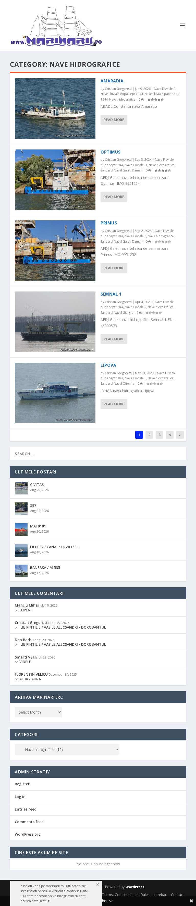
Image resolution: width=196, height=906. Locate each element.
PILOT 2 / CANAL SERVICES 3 (54, 546)
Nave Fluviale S (135, 307)
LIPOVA (108, 365)
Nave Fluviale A (165, 89)
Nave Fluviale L (135, 378)
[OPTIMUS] (55, 179)
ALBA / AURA (30, 678)
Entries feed (25, 809)
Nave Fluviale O (136, 165)
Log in (20, 796)
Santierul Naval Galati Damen (121, 170)
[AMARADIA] (55, 108)
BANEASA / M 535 (45, 567)
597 (33, 505)
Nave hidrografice (122, 99)
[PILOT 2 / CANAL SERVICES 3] (21, 550)
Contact (177, 894)
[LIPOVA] (55, 393)
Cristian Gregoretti (118, 89)
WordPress (135, 887)
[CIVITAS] (21, 488)
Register (22, 783)
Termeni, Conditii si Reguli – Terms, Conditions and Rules (102, 894)
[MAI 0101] (21, 529)
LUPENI (25, 610)
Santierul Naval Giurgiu (117, 312)
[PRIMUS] (55, 250)
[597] (21, 508)
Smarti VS (23, 657)
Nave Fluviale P (135, 236)
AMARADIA (112, 81)
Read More (114, 119)
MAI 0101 (38, 526)
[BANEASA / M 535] (21, 571)
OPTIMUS (111, 152)
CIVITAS (37, 484)
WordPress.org (28, 834)
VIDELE (25, 661)
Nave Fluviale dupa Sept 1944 (122, 94)
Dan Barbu (24, 639)
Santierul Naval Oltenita (117, 383)
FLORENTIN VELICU (31, 674)
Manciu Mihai (27, 605)
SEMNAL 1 (111, 294)
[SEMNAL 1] (55, 322)
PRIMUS (109, 223)
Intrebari (160, 894)
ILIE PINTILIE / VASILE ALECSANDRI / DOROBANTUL (62, 627)
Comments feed (29, 821)
